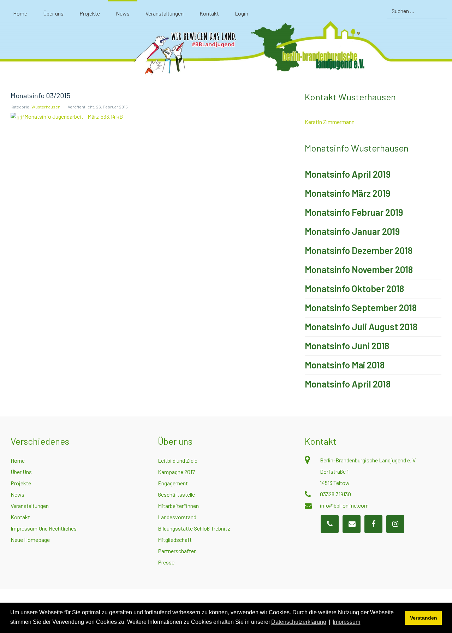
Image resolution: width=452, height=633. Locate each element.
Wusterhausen (45, 106)
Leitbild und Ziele (177, 460)
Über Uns (21, 471)
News (17, 494)
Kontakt (20, 517)
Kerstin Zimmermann (330, 121)
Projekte (21, 483)
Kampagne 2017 (176, 471)
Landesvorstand (177, 517)
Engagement (173, 483)
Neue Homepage (30, 539)
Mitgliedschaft (175, 539)
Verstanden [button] (423, 618)
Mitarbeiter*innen (178, 505)
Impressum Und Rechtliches (44, 528)
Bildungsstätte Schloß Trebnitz (194, 528)
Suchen (440, 11)
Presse (166, 562)
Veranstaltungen (30, 505)
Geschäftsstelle (176, 494)
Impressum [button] (346, 622)
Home (18, 460)
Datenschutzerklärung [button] (298, 622)
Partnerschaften (177, 551)
